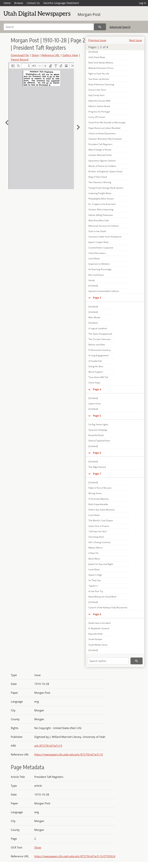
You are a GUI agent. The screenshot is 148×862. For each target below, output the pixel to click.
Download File (20, 55)
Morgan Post (89, 14)
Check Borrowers (97, 253)
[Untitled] (93, 51)
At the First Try (95, 591)
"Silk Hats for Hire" (97, 531)
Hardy (91, 280)
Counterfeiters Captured (100, 247)
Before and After (96, 344)
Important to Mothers (99, 263)
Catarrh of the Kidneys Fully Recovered (107, 607)
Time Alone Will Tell (98, 377)
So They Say (94, 580)
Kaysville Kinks (95, 633)
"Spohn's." (93, 585)
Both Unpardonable (98, 504)
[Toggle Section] (89, 297)
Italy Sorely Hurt (96, 95)
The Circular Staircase (99, 339)
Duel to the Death (97, 231)
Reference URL (51, 55)
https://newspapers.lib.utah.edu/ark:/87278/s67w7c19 (68, 754)
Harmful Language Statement (61, 3)
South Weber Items (98, 644)
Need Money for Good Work (102, 596)
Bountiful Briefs (96, 435)
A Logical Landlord (97, 328)
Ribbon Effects (95, 547)
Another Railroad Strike (100, 155)
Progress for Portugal (99, 111)
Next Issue (135, 40)
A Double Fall (95, 361)
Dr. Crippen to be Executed (101, 204)
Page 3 (97, 297)
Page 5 (97, 415)
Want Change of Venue (99, 149)
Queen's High (95, 574)
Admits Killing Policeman (100, 215)
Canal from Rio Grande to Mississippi (106, 122)
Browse (18, 3)
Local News (94, 258)
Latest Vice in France (98, 526)
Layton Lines (94, 403)
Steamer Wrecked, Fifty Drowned (104, 138)
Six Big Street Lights (98, 424)
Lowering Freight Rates (99, 193)
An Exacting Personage (100, 269)
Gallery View (70, 55)
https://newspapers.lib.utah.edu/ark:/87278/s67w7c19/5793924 (74, 856)
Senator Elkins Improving (100, 209)
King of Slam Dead (97, 176)
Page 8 (97, 614)
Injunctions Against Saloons (102, 160)
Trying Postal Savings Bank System (105, 187)
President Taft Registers (100, 144)
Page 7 (97, 473)
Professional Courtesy (99, 350)
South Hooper (95, 639)
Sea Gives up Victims (98, 79)
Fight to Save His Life (98, 73)
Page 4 (97, 389)
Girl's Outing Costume (99, 542)
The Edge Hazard (97, 466)
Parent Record (19, 59)
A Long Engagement (98, 355)
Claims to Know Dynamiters (102, 133)
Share (35, 55)
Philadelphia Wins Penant (101, 198)
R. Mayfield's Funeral (98, 628)
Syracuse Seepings (97, 429)
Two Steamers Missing (99, 182)
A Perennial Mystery (98, 498)
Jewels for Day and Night (100, 564)
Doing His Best (95, 366)
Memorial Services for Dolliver (103, 225)
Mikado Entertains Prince (101, 68)
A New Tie (93, 553)
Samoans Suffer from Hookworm (104, 236)
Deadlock (93, 322)
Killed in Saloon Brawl (99, 106)
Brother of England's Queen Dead (105, 171)
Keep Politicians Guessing (101, 84)
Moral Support (95, 371)
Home (7, 3)
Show (37, 847)
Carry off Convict (96, 117)
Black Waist (94, 558)
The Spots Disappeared (100, 333)
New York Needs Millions (100, 62)
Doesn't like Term (97, 89)
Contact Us (33, 3)
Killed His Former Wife (99, 100)
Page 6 (97, 452)
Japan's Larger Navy (98, 242)
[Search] (100, 26)
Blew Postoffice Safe (98, 220)
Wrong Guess (95, 493)
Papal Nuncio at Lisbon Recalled (104, 128)
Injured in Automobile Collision (103, 291)
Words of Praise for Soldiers (102, 166)
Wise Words (94, 317)
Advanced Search (120, 27)
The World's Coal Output (100, 520)
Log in (142, 3)
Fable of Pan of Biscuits (100, 487)
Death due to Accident (99, 623)
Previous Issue (97, 40)
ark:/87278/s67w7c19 (48, 745)
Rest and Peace (96, 274)
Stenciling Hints (96, 536)
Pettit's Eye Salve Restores (101, 509)
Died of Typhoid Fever (99, 440)
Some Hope (94, 382)
